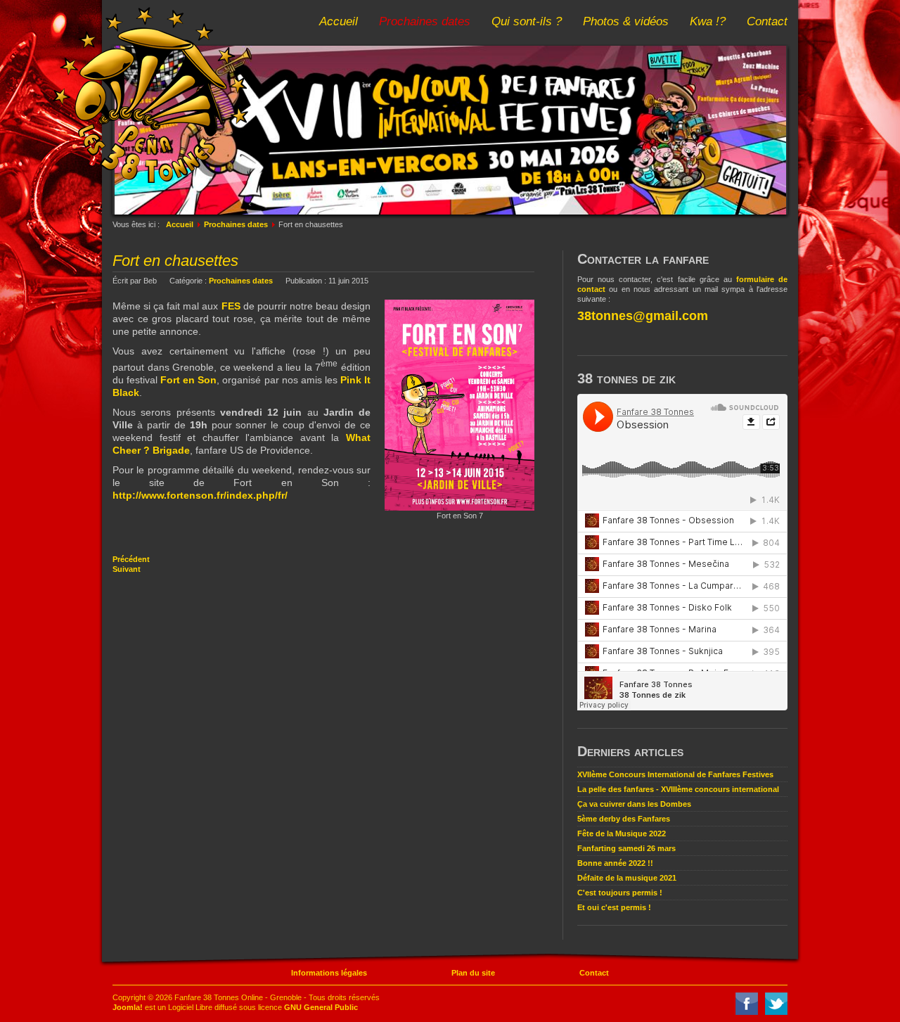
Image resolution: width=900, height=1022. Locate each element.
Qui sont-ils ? (526, 21)
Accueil (338, 21)
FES (230, 306)
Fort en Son (188, 379)
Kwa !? (708, 21)
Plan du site (473, 973)
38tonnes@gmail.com (642, 316)
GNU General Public (321, 1007)
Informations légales (329, 973)
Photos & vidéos (626, 21)
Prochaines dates (424, 21)
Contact (767, 21)
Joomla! (127, 1007)
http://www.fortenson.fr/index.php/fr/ (200, 495)
